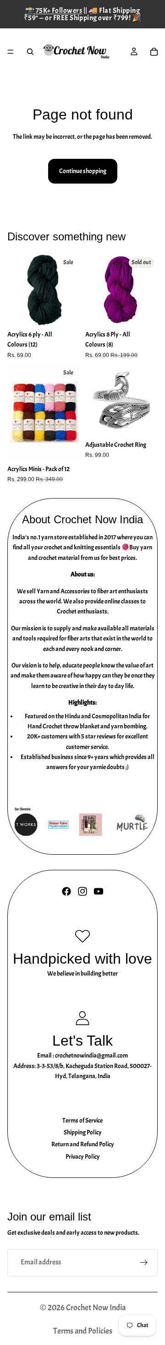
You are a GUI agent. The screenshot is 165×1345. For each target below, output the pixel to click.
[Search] (30, 52)
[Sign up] (144, 1262)
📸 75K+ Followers (53, 10)
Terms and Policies (82, 1331)
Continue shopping (82, 171)
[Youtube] (98, 891)
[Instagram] (82, 891)
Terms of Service (82, 1120)
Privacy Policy (83, 1157)
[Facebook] (66, 891)
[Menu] (10, 51)
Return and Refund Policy (82, 1144)
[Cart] (154, 52)
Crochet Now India (96, 1307)
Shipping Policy (83, 1132)
